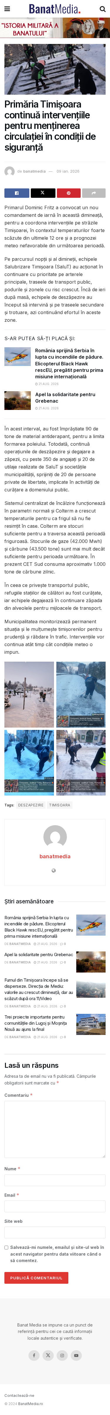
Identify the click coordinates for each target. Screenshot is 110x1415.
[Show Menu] (7, 9)
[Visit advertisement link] (55, 28)
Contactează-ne (19, 1395)
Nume (12, 1168)
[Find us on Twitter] (48, 1355)
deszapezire (30, 805)
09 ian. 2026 (68, 171)
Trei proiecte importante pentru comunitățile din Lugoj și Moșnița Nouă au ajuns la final (35, 1023)
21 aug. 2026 (48, 384)
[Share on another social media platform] (94, 193)
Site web (13, 1221)
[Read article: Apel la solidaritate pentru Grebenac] (17, 400)
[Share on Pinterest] (69, 193)
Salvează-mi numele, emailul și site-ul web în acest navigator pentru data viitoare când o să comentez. (57, 1254)
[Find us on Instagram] (62, 1355)
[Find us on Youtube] (76, 1355)
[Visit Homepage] (54, 8)
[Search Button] (103, 9)
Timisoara (59, 805)
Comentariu (18, 1095)
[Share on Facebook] (16, 193)
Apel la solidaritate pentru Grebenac (38, 954)
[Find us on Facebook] (34, 1355)
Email (11, 1195)
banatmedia (34, 171)
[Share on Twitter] (43, 193)
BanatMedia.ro (30, 1404)
